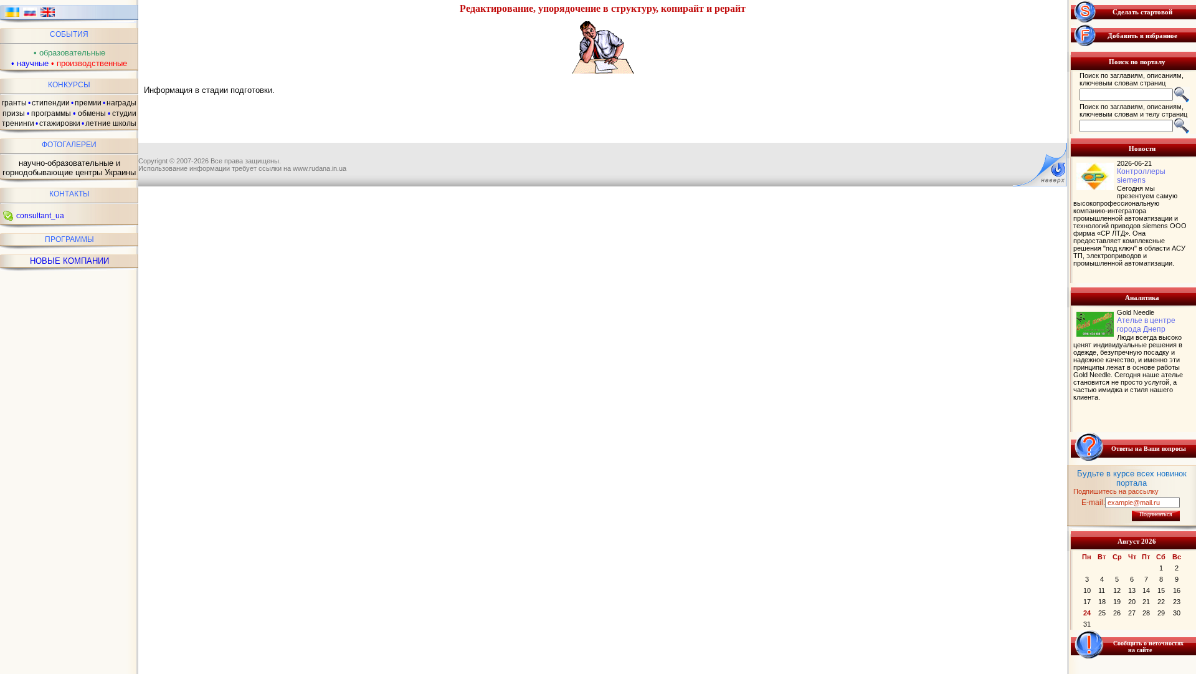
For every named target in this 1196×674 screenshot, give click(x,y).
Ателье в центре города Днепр (1146, 325)
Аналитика (1142, 297)
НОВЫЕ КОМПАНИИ (69, 261)
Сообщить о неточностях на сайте (1148, 646)
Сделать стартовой (1142, 12)
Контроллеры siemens (1141, 176)
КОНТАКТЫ (69, 194)
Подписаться (1155, 514)
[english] (48, 16)
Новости (1142, 148)
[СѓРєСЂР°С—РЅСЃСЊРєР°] (12, 16)
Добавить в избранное (1142, 35)
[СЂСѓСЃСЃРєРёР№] (30, 16)
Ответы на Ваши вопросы (1148, 448)
